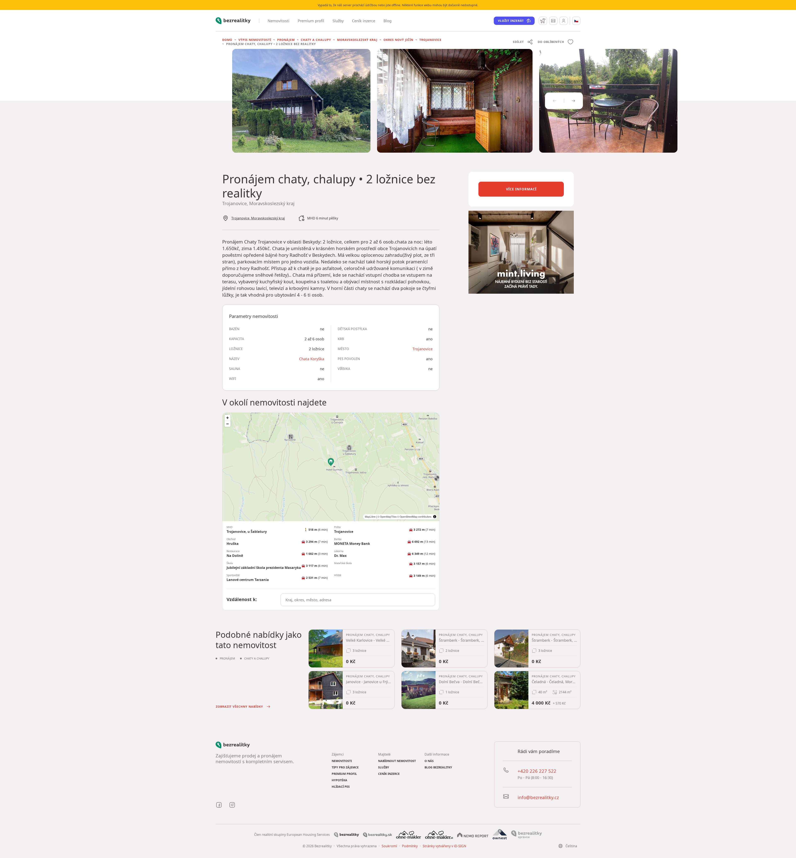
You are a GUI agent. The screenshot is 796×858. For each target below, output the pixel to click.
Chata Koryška (311, 358)
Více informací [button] (521, 189)
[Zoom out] (227, 424)
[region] (330, 467)
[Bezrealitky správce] (526, 834)
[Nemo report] (472, 834)
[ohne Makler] (408, 834)
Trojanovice (430, 40)
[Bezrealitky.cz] (346, 834)
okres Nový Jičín (398, 40)
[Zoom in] (227, 418)
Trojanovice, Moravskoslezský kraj (258, 218)
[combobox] (357, 600)
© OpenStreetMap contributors (414, 516)
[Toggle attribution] (434, 516)
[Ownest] (500, 834)
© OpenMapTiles (387, 516)
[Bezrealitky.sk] (377, 834)
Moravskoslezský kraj (357, 40)
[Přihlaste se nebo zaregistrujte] (563, 21)
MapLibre (370, 516)
